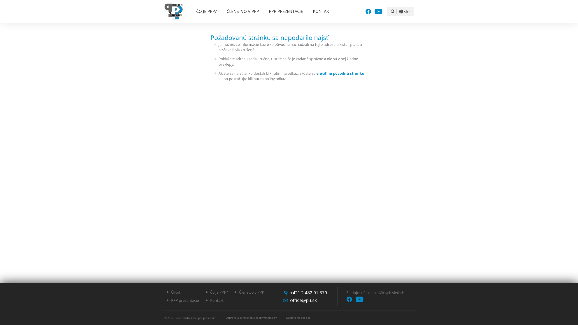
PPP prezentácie (286, 11)
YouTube (378, 11)
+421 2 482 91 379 (308, 293)
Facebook (368, 11)
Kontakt (322, 11)
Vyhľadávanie (393, 11)
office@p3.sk (303, 300)
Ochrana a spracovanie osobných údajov (251, 318)
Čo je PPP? (206, 11)
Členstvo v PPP (243, 11)
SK (406, 11)
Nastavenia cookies (298, 318)
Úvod (175, 292)
